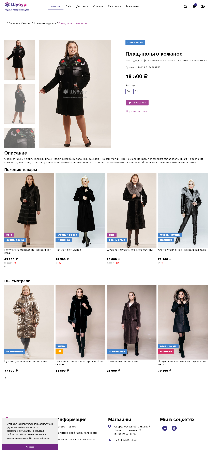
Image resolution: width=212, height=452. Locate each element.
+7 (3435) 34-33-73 (125, 440)
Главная (13, 23)
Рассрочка (114, 6)
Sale (68, 6)
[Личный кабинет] (202, 6)
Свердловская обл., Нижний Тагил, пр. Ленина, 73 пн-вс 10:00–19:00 (132, 430)
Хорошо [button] (30, 447)
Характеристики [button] (137, 111)
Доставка (82, 6)
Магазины (132, 6)
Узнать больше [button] (42, 438)
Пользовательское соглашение (75, 439)
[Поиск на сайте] (185, 6)
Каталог (56, 6)
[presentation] (4, 266)
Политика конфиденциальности (76, 432)
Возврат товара (66, 426)
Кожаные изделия (44, 23)
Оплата (98, 6)
